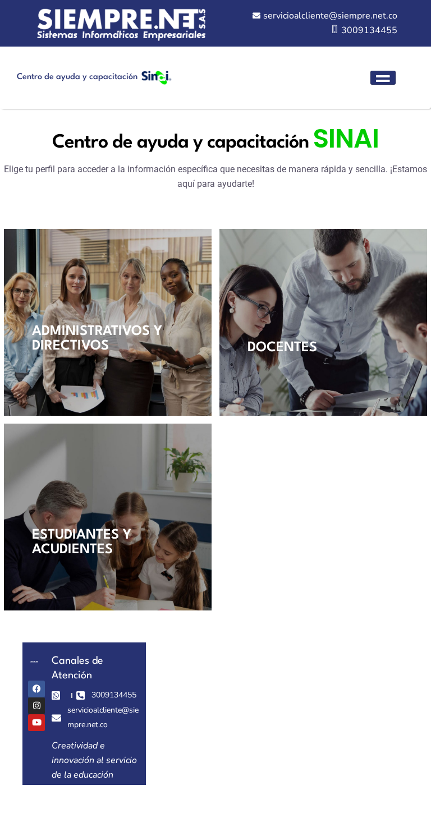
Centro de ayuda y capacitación (77, 77)
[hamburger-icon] (383, 78)
